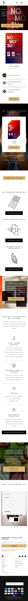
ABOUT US (4, 560)
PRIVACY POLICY (18, 560)
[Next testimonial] (16, 519)
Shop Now (14, 99)
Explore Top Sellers (14, 298)
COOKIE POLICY (18, 561)
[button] (26, 3)
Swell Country (18, 598)
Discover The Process (14, 269)
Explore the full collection (14, 469)
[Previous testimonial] (12, 519)
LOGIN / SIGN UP (5, 572)
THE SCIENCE (4, 565)
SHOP (3, 561)
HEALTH (3, 567)
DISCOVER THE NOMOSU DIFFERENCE (14, 432)
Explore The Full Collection (12, 25)
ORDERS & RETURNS (19, 563)
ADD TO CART (14, 147)
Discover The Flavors (14, 213)
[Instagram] (20, 556)
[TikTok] (25, 556)
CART (3, 570)
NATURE (3, 563)
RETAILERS (17, 565)
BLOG (3, 569)
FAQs (16, 567)
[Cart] (21, 3)
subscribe (14, 546)
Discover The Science (14, 240)
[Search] (17, 3)
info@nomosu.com (18, 597)
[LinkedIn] (22, 556)
